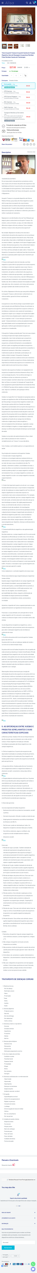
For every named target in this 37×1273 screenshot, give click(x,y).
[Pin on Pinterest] (27, 144)
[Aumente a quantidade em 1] (20, 75)
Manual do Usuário (7, 1165)
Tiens (3, 63)
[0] (34, 3)
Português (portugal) (5, 1256)
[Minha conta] (30, 3)
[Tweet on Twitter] (31, 144)
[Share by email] (34, 144)
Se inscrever (8, 1247)
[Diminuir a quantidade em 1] (11, 75)
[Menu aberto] (2, 3)
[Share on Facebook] (24, 144)
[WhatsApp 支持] (33, 1264)
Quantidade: (5, 75)
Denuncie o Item (31, 152)
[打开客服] (33, 1269)
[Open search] (27, 3)
